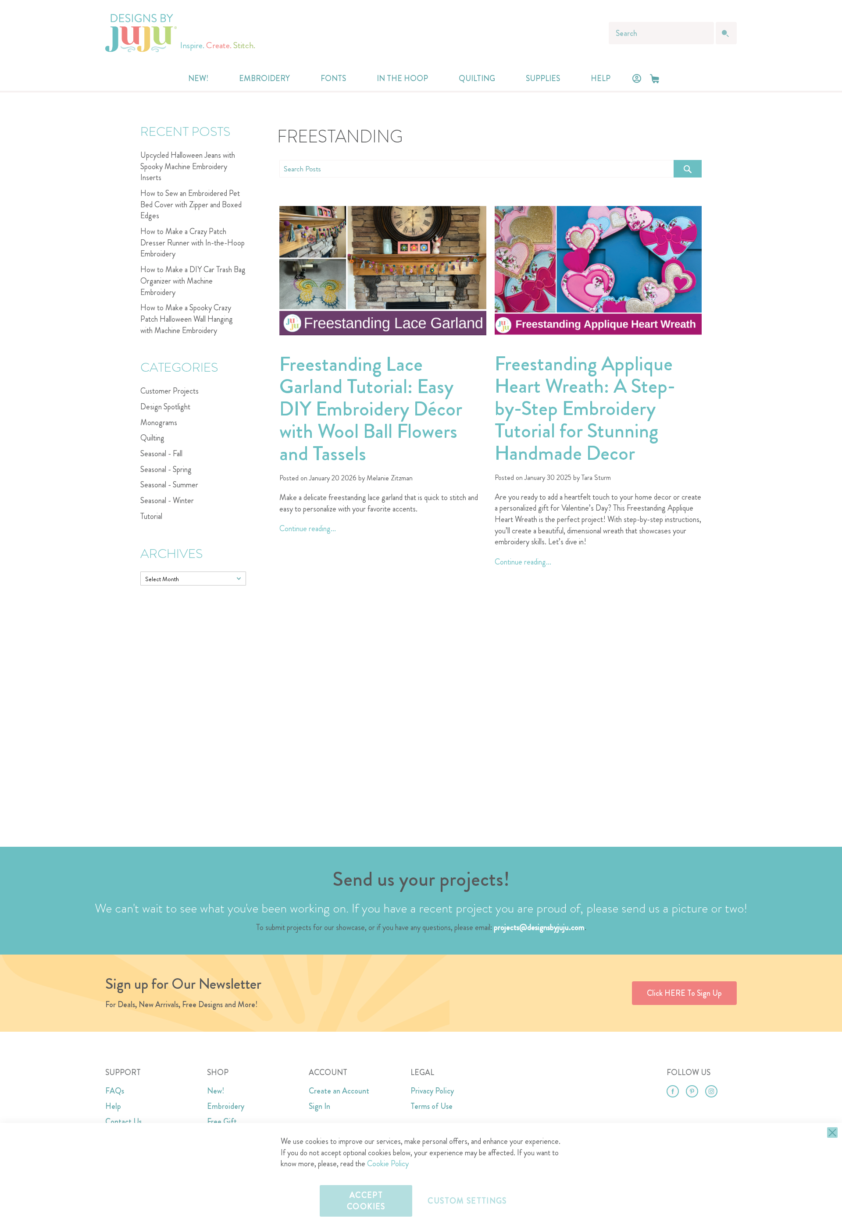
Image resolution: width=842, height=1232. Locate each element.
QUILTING (477, 78)
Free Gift (222, 1121)
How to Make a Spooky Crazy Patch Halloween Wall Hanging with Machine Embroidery (186, 319)
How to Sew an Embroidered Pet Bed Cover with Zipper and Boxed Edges (191, 204)
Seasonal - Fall (161, 453)
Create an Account (339, 1091)
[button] (654, 79)
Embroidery (225, 1106)
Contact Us (123, 1121)
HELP (600, 78)
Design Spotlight (165, 406)
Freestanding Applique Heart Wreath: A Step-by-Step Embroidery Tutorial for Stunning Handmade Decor (585, 408)
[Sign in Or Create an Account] (637, 78)
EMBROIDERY (264, 78)
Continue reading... (307, 528)
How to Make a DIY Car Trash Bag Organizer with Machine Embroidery (193, 281)
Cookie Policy (388, 1163)
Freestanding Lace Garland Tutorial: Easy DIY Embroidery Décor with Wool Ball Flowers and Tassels (370, 409)
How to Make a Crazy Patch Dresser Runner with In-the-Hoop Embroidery (192, 242)
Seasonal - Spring (166, 469)
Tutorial (151, 516)
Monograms (158, 422)
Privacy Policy (432, 1091)
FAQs (114, 1091)
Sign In (319, 1106)
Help (113, 1106)
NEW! (198, 78)
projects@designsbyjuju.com (539, 927)
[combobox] (661, 33)
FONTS (333, 78)
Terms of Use (431, 1106)
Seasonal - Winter (167, 500)
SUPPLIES (543, 78)
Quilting (152, 438)
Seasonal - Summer (169, 484)
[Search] (688, 169)
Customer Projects (169, 391)
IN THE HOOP (402, 78)
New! (215, 1091)
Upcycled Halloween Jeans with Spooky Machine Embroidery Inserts (187, 166)
